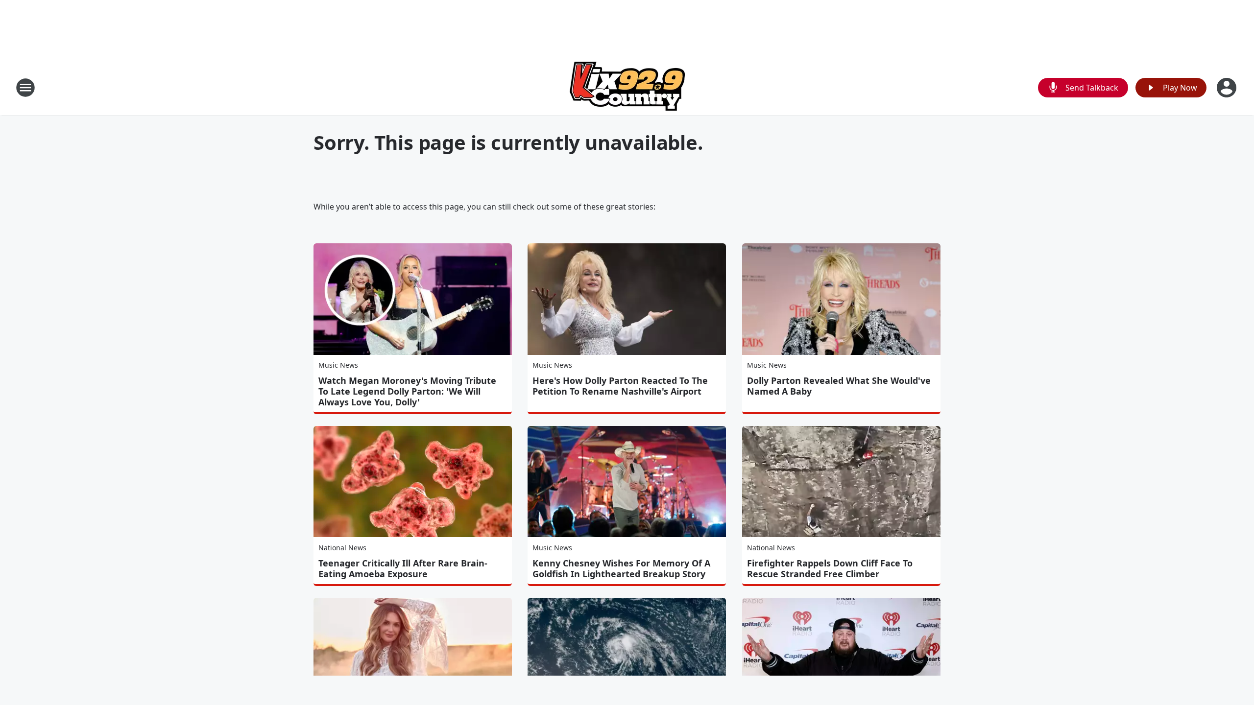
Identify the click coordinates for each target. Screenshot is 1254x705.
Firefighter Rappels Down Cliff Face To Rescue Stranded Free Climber (830, 568)
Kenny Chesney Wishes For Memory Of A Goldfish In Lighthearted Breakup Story (621, 568)
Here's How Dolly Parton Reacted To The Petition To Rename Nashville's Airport (620, 386)
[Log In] (1227, 87)
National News (342, 547)
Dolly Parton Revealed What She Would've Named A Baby (839, 386)
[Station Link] (627, 87)
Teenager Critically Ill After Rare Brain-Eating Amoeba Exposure (402, 568)
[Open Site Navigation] (25, 87)
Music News (338, 365)
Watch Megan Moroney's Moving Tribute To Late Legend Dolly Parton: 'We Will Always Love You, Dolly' (407, 391)
